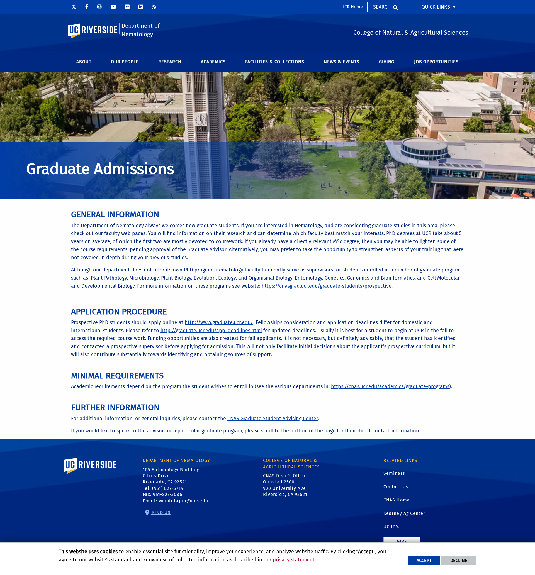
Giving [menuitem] (386, 61)
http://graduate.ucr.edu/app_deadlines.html (211, 330)
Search (382, 7)
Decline (458, 560)
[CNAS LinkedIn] (140, 7)
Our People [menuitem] (124, 61)
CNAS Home (396, 500)
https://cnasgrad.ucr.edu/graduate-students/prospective (326, 286)
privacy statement (294, 560)
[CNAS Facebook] (87, 7)
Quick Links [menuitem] (436, 7)
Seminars (394, 473)
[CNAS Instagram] (99, 7)
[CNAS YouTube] (113, 7)
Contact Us (395, 486)
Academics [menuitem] (213, 61)
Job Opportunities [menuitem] (436, 61)
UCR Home (352, 6)
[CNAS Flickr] (127, 7)
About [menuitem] (83, 61)
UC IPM (391, 526)
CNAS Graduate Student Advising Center (272, 418)
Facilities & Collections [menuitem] (274, 61)
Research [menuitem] (169, 61)
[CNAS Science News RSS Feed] (154, 7)
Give (402, 541)
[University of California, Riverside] (90, 473)
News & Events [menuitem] (341, 61)
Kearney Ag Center (404, 513)
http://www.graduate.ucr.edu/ (219, 322)
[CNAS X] (74, 7)
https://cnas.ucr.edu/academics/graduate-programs (390, 386)
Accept (424, 560)
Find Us (161, 512)
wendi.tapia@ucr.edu (183, 500)
